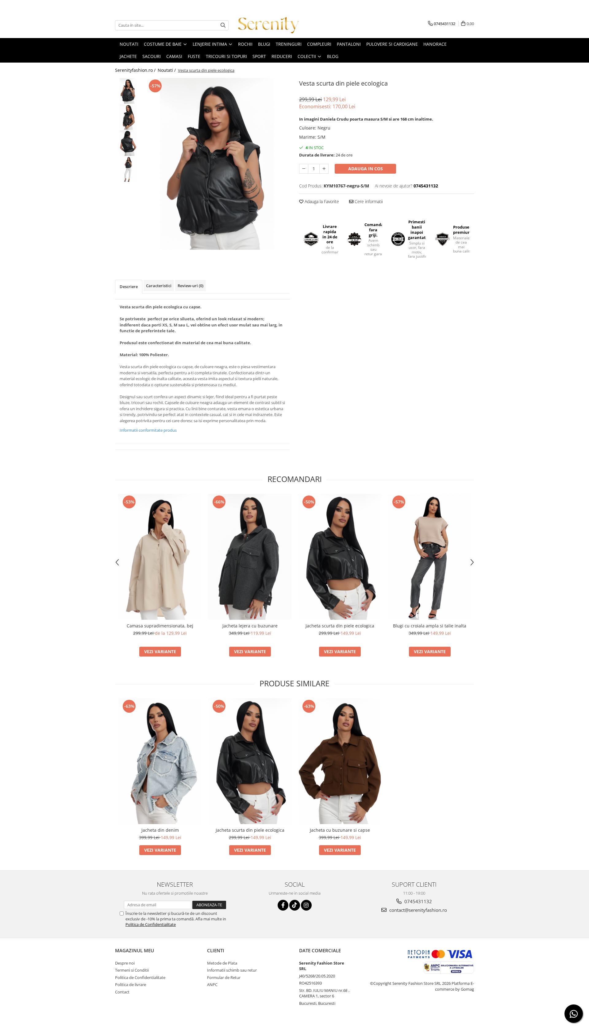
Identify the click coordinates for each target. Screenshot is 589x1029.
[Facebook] (283, 905)
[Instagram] (306, 905)
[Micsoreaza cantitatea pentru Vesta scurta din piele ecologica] (303, 169)
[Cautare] (223, 25)
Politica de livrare (130, 984)
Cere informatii (368, 201)
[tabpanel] (217, 164)
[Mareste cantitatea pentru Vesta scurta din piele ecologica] (324, 169)
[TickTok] (294, 905)
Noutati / (167, 70)
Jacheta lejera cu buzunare (250, 626)
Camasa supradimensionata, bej (160, 626)
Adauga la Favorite (321, 201)
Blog (332, 56)
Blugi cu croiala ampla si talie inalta (429, 626)
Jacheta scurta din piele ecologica (340, 626)
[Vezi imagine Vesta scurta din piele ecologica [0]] (128, 91)
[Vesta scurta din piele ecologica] (217, 164)
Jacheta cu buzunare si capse (340, 830)
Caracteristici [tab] (158, 285)
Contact (122, 992)
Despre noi (125, 963)
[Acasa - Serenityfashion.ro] (268, 25)
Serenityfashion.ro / (136, 70)
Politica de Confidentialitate (150, 924)
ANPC (212, 984)
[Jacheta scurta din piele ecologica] (340, 557)
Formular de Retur (224, 977)
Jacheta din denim (160, 830)
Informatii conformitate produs (148, 430)
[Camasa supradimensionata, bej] (160, 557)
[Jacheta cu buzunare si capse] (340, 761)
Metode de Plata (222, 963)
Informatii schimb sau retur (232, 970)
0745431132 (417, 901)
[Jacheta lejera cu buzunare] (250, 557)
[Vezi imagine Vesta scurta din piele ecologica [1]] (128, 117)
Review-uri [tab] (190, 285)
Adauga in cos (365, 169)
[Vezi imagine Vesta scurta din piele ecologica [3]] (128, 169)
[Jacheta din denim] (160, 761)
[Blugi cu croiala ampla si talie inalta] (430, 557)
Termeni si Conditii (132, 970)
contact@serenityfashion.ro (417, 910)
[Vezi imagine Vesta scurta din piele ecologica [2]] (128, 143)
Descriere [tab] (129, 286)
